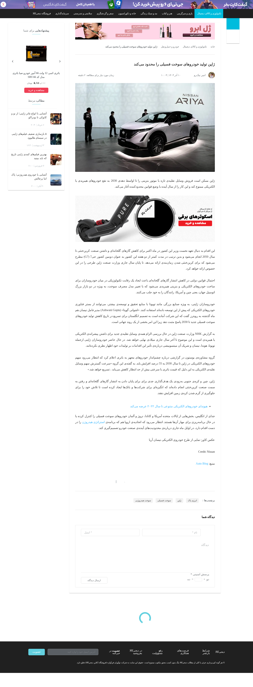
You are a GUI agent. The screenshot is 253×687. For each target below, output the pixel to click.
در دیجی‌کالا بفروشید (136, 652)
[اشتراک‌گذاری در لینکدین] (103, 482)
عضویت (36, 651)
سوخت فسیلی (164, 500)
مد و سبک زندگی (149, 13)
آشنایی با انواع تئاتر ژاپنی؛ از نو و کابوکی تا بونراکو (29, 115)
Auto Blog (202, 463)
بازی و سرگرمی (185, 13)
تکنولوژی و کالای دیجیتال (209, 13)
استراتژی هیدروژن (93, 422)
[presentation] (60, 61)
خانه (213, 46)
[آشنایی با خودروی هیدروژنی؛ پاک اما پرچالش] (55, 180)
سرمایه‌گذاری (62, 13)
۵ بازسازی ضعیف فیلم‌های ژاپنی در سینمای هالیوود (29, 136)
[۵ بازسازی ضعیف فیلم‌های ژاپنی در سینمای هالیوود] (55, 139)
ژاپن (179, 500)
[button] (122, 481)
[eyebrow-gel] (145, 31)
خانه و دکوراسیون (127, 13)
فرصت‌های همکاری (183, 652)
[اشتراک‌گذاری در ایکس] (90, 482)
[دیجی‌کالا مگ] (233, 23)
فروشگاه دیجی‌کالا (42, 13)
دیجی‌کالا (220, 651)
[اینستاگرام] (36, 663)
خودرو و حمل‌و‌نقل (170, 46)
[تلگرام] (29, 663)
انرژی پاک (192, 500)
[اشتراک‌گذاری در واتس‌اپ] (83, 482)
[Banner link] (126, 4)
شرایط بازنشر (206, 652)
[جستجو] (233, 37)
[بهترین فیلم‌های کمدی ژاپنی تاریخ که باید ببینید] (55, 159)
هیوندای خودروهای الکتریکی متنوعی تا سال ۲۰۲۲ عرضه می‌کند (168, 406)
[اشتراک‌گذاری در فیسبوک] (96, 482)
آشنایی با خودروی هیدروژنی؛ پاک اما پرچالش (29, 176)
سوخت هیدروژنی (143, 500)
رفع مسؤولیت (157, 652)
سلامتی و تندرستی (83, 13)
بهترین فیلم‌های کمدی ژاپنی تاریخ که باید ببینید (29, 156)
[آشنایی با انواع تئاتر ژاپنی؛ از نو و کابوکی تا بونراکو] (55, 118)
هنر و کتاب (167, 13)
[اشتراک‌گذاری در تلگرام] (76, 482)
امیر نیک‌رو (200, 75)
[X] (43, 663)
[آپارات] (49, 663)
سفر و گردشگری (105, 13)
